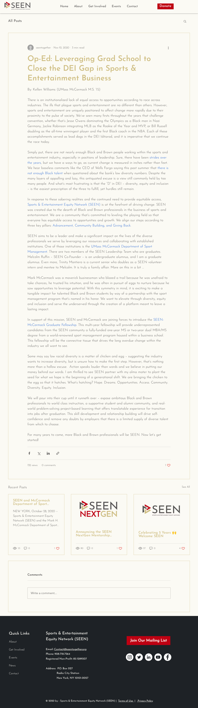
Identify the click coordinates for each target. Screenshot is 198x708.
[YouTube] (158, 657)
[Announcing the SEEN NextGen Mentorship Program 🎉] (99, 510)
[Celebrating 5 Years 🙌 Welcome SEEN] (162, 510)
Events (13, 657)
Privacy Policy (145, 701)
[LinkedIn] (148, 657)
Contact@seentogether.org (70, 649)
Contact (14, 673)
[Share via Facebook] (29, 453)
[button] (185, 21)
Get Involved (16, 649)
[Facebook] (167, 657)
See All (186, 487)
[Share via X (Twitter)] (39, 453)
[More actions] (168, 47)
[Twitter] (139, 657)
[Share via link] (58, 453)
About (13, 641)
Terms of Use (126, 701)
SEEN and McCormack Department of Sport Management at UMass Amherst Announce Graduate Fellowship (32, 502)
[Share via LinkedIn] (48, 453)
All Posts (15, 21)
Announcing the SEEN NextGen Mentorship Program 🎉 (94, 533)
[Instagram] (129, 657)
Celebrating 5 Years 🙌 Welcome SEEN (157, 534)
